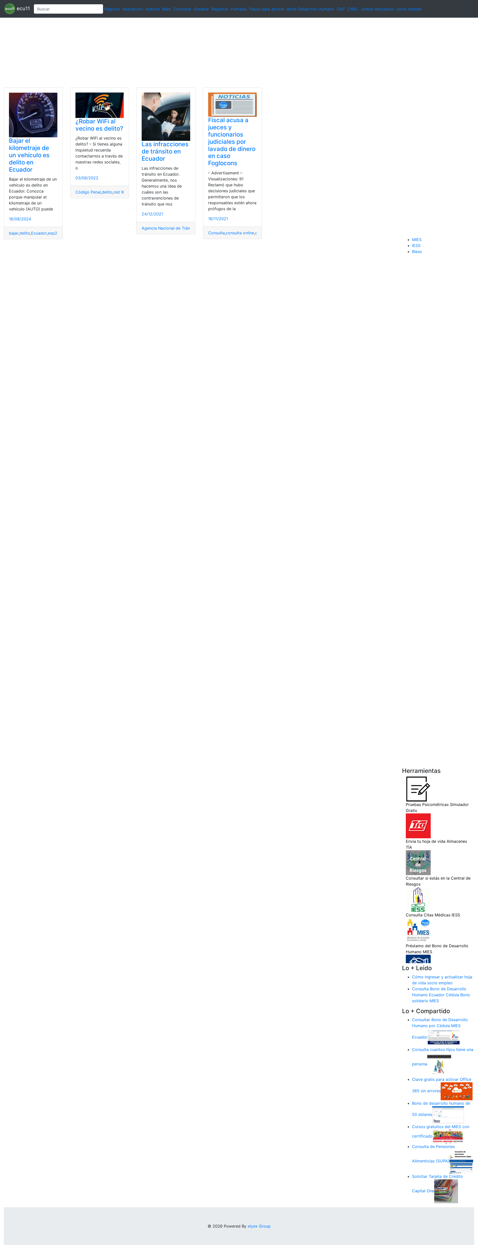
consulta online (240, 232)
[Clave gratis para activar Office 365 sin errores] (457, 1091)
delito (24, 233)
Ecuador (39, 233)
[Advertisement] (149, 52)
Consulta (216, 232)
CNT (341, 8)
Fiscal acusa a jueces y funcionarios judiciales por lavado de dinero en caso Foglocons (231, 141)
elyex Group (259, 1226)
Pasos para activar (266, 8)
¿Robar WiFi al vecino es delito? (99, 125)
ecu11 (22, 8)
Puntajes (239, 8)
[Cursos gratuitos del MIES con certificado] (449, 1136)
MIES (416, 239)
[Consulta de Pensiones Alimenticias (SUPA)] (461, 1161)
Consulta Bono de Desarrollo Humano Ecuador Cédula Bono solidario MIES (441, 994)
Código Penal (88, 192)
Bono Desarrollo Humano (310, 8)
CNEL (353, 8)
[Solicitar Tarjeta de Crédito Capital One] (446, 1191)
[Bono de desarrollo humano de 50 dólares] (448, 1114)
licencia (152, 8)
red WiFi (121, 192)
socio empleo (409, 8)
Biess (417, 251)
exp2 (52, 233)
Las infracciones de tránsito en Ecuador (165, 151)
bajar (13, 233)
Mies (166, 8)
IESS (416, 245)
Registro (112, 8)
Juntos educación (377, 8)
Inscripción (132, 8)
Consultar (182, 8)
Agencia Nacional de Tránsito (169, 228)
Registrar (219, 8)
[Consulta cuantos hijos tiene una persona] (439, 1064)
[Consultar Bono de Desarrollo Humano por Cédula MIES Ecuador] (444, 1037)
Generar (201, 8)
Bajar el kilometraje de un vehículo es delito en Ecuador (29, 155)
